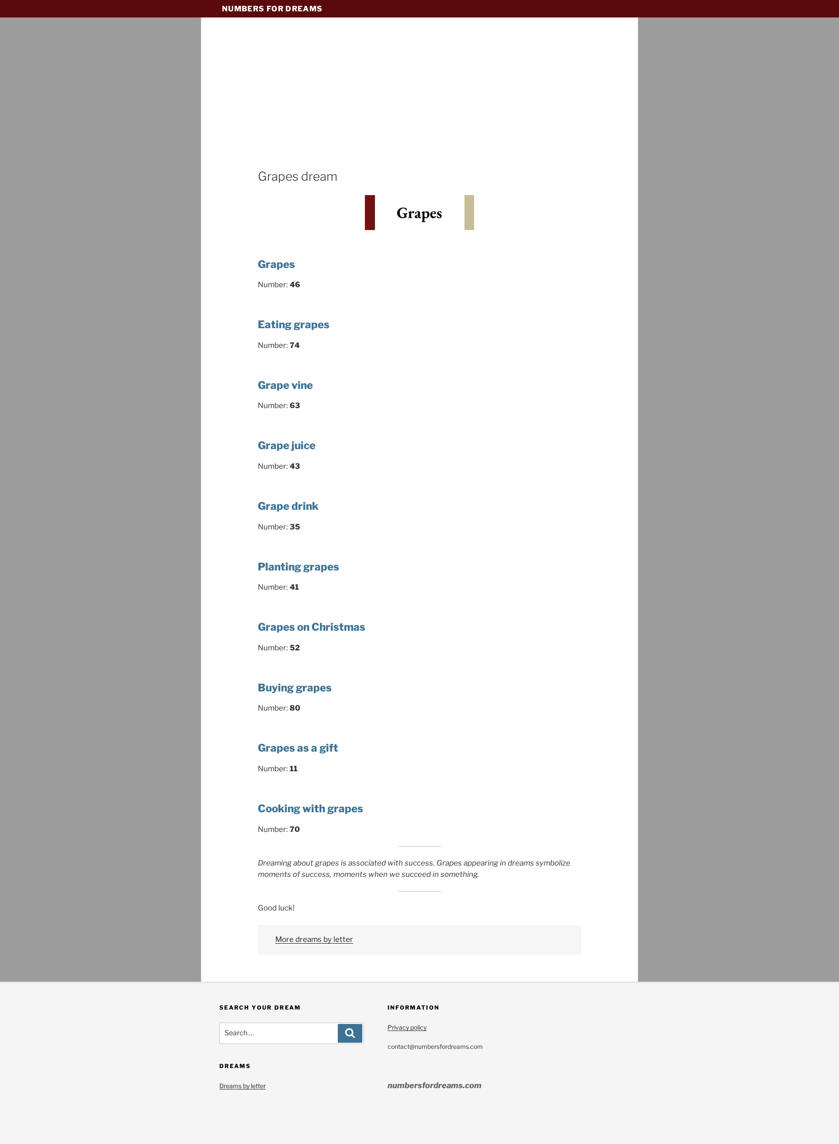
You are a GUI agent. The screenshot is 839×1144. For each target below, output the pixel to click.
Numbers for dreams (272, 8)
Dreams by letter (242, 1085)
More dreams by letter (314, 939)
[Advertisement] (419, 102)
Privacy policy (407, 1027)
